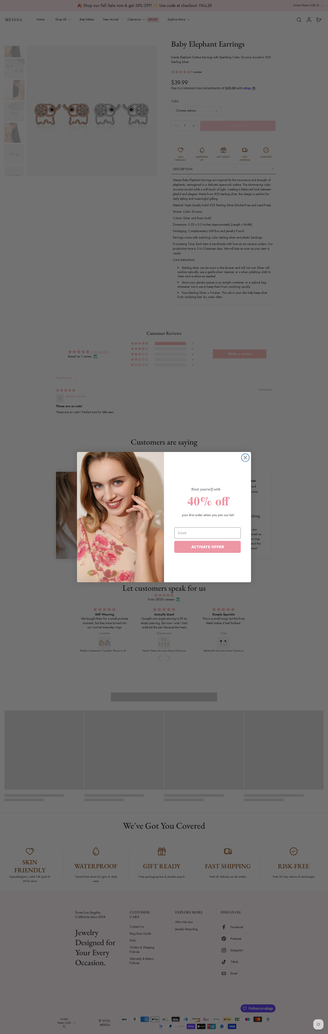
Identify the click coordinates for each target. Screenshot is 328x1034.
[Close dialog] (245, 458)
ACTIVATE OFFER (207, 547)
